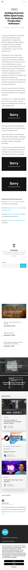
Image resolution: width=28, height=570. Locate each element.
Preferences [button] (13, 557)
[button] (25, 1)
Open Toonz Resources (14, 214)
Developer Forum (7, 210)
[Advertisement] (14, 286)
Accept (14, 561)
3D (4, 446)
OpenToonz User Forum (14, 208)
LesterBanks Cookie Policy (10, 537)
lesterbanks (7, 27)
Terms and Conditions (8, 541)
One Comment (22, 27)
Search (4, 262)
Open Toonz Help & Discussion (16, 220)
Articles (13, 446)
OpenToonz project (13, 201)
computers (17, 446)
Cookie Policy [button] (7, 555)
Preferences (14, 566)
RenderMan (6, 449)
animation (14, 9)
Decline (14, 564)
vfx (10, 449)
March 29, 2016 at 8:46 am (7, 504)
